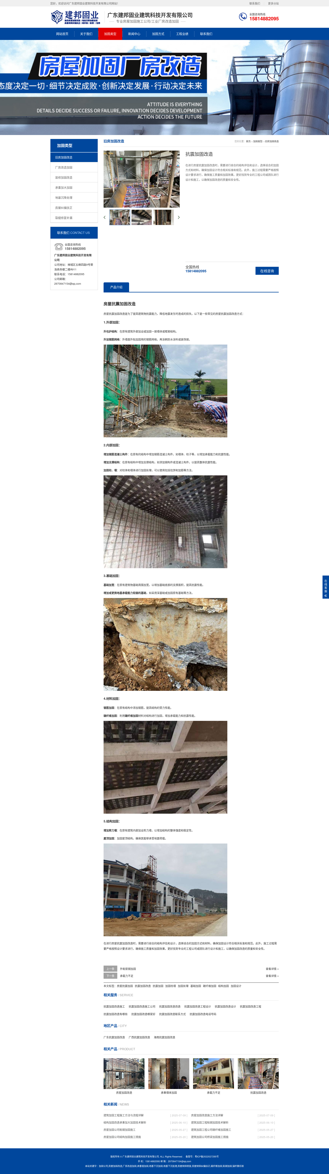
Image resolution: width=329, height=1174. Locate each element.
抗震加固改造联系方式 (172, 1014)
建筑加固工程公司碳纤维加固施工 (211, 1129)
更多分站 (273, 3)
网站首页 (62, 34)
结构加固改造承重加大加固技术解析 (125, 1122)
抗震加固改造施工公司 (142, 1006)
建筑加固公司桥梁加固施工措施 (209, 1137)
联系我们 (254, 3)
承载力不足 (126, 976)
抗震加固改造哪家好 (143, 1014)
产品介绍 (116, 287)
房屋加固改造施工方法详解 (207, 1115)
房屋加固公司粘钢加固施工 (120, 1129)
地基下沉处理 (170, 1166)
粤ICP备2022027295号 (207, 1156)
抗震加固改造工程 (250, 1006)
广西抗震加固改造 (139, 1037)
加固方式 (158, 34)
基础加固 (195, 986)
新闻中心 (134, 34)
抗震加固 (158, 986)
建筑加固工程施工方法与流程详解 (124, 1115)
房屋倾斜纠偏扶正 (201, 1166)
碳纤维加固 (209, 986)
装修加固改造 (63, 177)
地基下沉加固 (156, 1166)
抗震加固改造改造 (169, 1006)
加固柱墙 (170, 986)
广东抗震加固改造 (114, 1037)
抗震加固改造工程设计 (197, 1006)
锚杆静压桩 (238, 1166)
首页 (248, 141)
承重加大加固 (63, 187)
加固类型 (110, 34)
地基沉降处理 (63, 197)
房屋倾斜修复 (184, 1166)
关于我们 (86, 34)
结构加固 (223, 986)
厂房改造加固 (63, 167)
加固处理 (183, 986)
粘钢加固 (227, 1166)
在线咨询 (267, 270)
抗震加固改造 (143, 986)
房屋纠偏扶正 (63, 208)
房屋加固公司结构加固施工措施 (122, 1137)
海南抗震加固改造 (164, 1037)
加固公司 (103, 1166)
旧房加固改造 (63, 157)
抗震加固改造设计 (225, 1006)
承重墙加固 (143, 1166)
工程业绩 (182, 34)
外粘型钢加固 (128, 969)
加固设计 (236, 986)
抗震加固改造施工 (114, 1006)
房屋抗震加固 (125, 986)
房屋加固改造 (115, 1166)
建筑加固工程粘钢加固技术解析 (209, 1122)
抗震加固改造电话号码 (203, 1014)
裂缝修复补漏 (63, 218)
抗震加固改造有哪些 (116, 1014)
